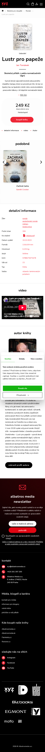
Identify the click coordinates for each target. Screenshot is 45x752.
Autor (35, 130)
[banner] (8, 4)
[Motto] (9, 721)
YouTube (10, 668)
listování (22, 53)
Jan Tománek (22, 65)
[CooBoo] (20, 721)
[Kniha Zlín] (10, 727)
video (26, 130)
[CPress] (6, 727)
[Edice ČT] (39, 727)
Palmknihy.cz (7, 637)
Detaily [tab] (22, 359)
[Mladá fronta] (20, 732)
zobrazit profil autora (18, 465)
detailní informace (11, 130)
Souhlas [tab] (8, 359)
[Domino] (23, 690)
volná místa (6, 608)
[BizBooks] (22, 702)
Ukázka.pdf (30, 236)
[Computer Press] (35, 721)
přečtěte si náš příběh (10, 612)
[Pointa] (15, 732)
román (24, 218)
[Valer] (36, 690)
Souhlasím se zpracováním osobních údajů (22, 537)
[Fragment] (29, 727)
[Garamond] (24, 732)
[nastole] (20, 727)
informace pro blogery (10, 604)
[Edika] (40, 721)
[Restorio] (39, 732)
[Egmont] (16, 712)
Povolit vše (22, 388)
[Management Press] (31, 721)
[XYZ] (9, 690)
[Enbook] (34, 732)
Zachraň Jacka (22, 186)
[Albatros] (35, 712)
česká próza (27, 227)
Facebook (11, 663)
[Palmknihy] (10, 732)
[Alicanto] (34, 727)
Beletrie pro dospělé (14, 11)
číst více (23, 95)
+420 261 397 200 (14, 572)
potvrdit (22, 530)
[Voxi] (26, 721)
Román (28, 11)
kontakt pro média (9, 600)
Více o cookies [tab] (36, 359)
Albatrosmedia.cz (8, 629)
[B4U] (24, 727)
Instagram (11, 658)
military (25, 224)
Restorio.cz (6, 641)
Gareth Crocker (22, 189)
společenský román (30, 221)
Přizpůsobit (21, 395)
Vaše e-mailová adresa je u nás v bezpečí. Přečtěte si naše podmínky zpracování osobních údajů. (22, 543)
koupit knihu (22, 119)
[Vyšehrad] (15, 727)
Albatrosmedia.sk (8, 633)
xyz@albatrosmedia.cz (16, 566)
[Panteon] (6, 732)
